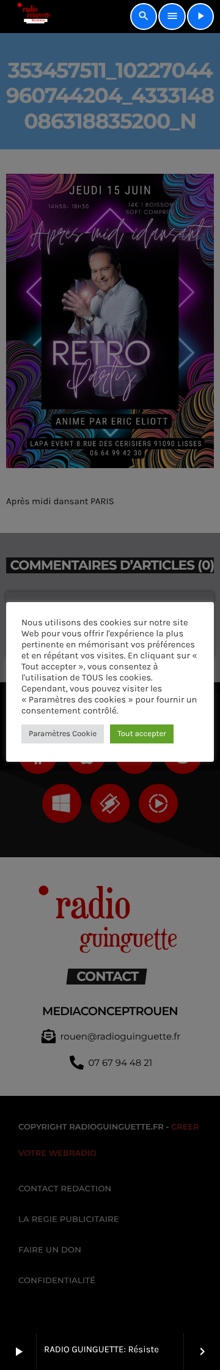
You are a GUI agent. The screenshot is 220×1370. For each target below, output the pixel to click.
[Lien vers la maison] (29, 16)
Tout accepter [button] (141, 734)
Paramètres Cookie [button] (63, 734)
